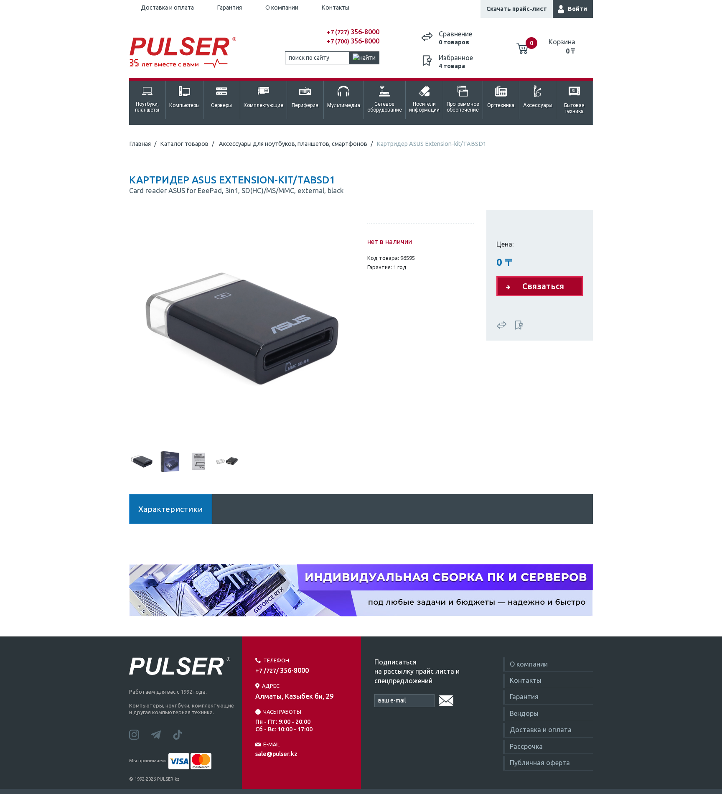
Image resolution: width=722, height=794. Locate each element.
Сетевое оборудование (384, 107)
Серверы (221, 105)
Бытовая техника (574, 108)
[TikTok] (183, 734)
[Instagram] (140, 734)
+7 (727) (353, 32)
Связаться (543, 286)
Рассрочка (526, 746)
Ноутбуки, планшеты (147, 107)
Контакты (335, 7)
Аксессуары (537, 105)
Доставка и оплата (167, 7)
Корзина (562, 46)
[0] (522, 45)
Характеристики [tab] (170, 509)
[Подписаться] (446, 699)
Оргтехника (500, 105)
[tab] (141, 460)
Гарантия (229, 7)
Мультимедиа (343, 105)
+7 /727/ (282, 670)
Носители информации (424, 107)
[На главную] (187, 53)
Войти (577, 8)
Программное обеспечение (463, 107)
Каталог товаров (184, 143)
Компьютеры (184, 105)
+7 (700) (353, 41)
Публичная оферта (540, 762)
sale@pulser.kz (276, 754)
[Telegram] (162, 734)
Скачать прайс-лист (516, 8)
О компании (281, 7)
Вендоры (524, 713)
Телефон (276, 660)
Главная (140, 143)
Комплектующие (263, 105)
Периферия (305, 105)
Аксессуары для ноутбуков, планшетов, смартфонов (293, 143)
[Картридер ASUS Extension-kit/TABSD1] (242, 328)
